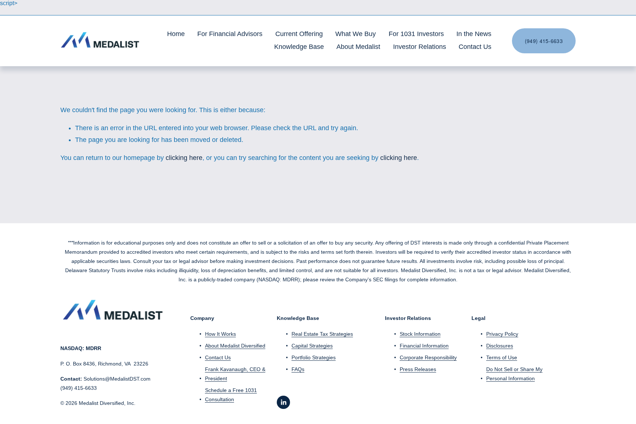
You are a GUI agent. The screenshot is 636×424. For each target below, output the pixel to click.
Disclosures (499, 346)
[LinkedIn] (283, 402)
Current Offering (299, 34)
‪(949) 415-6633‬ (544, 40)
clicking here (184, 157)
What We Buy (355, 34)
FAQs (298, 369)
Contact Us (475, 46)
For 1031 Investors (416, 34)
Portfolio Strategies (314, 357)
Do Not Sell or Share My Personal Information (514, 373)
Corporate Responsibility (428, 357)
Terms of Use (501, 357)
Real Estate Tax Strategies (322, 334)
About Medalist (358, 46)
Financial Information (424, 346)
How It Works (220, 334)
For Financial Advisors (229, 34)
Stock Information (420, 334)
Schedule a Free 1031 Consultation (231, 394)
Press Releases (418, 369)
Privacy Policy (502, 334)
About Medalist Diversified (235, 346)
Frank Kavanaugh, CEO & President (235, 373)
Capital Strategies (312, 346)
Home (176, 34)
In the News (473, 34)
